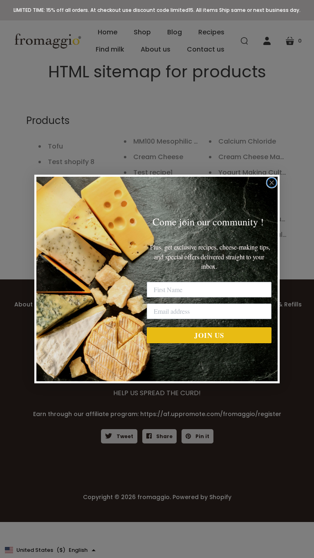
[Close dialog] (271, 182)
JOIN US (209, 335)
